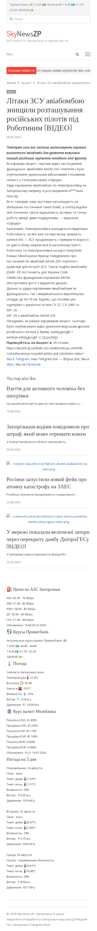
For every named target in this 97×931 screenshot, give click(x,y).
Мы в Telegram (18, 359)
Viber (10, 364)
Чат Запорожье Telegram (25, 925)
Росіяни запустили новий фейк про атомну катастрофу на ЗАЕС (47, 482)
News (24, 33)
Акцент (11, 91)
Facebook (33, 364)
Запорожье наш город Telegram (64, 919)
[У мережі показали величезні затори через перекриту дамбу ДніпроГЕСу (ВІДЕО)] (48, 516)
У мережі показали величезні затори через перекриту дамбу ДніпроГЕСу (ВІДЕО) (48, 539)
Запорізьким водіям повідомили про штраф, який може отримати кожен (48, 430)
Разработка (32, 919)
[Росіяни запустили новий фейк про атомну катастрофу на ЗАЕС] (48, 464)
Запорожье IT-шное (50, 914)
